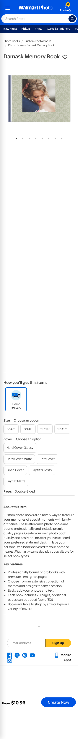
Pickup (25, 28)
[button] (65, 57)
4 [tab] (35, 137)
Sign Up (58, 643)
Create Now (58, 702)
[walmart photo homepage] (35, 7)
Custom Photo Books (37, 41)
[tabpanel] (39, 98)
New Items (10, 28)
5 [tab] (41, 137)
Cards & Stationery (58, 28)
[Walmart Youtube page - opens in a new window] (32, 655)
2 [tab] (22, 137)
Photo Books (11, 41)
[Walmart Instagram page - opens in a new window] (9, 660)
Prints (38, 28)
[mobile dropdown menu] (7, 7)
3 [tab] (28, 137)
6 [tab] (48, 137)
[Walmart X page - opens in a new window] (17, 655)
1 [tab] (15, 137)
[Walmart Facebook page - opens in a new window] (9, 655)
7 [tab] (54, 137)
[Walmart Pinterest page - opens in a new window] (24, 655)
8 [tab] (61, 137)
